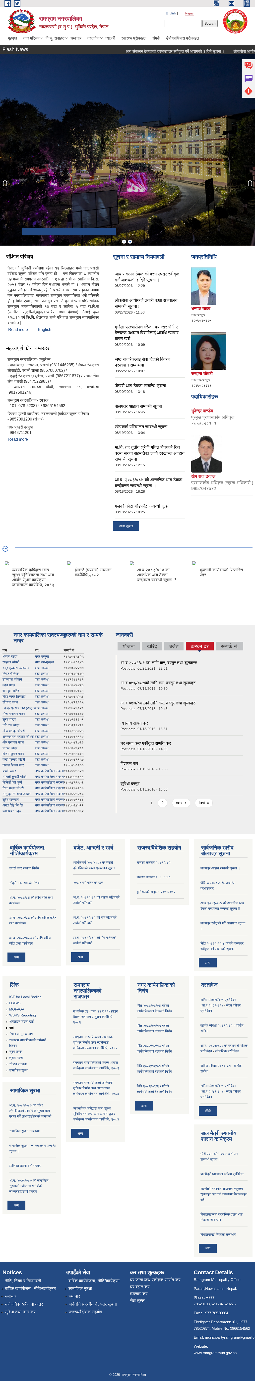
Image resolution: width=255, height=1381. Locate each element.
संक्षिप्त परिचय (19, 257)
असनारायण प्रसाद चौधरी (18, 737)
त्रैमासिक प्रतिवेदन (227, 1051)
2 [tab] (130, 242)
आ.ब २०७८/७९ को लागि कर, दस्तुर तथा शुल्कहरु (159, 662)
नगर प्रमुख (42, 656)
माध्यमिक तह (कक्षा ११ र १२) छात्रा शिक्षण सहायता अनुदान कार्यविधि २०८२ (95, 1016)
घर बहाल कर (139, 1286)
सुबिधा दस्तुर (130, 783)
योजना (129, 646)
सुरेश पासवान (10, 799)
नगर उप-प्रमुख (44, 662)
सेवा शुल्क (137, 1300)
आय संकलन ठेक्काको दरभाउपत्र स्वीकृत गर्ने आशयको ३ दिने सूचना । (156, 51)
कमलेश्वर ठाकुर (11, 811)
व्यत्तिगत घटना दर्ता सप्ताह (25, 1166)
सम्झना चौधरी (10, 662)
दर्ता (11, 1028)
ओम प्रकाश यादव (13, 742)
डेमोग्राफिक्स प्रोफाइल (182, 38)
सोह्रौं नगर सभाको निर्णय (24, 883)
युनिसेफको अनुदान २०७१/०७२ (156, 892)
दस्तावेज (93, 38)
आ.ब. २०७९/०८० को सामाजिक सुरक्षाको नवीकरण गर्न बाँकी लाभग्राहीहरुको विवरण (28, 1185)
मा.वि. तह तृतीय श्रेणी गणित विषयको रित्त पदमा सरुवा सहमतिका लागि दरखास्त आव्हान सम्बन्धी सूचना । (150, 453)
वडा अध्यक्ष (42, 668)
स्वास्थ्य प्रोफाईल (133, 38)
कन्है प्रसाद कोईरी (13, 759)
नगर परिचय (31, 38)
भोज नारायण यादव (13, 714)
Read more (18, 329)
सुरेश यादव (9, 719)
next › (181, 802)
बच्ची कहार (9, 771)
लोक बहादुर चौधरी (13, 731)
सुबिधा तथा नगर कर (20, 1312)
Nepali (189, 13)
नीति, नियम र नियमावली (23, 1280)
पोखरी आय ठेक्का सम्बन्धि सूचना (140, 385)
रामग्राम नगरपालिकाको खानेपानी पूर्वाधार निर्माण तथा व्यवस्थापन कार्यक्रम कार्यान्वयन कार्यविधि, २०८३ (96, 1088)
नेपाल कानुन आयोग (21, 1034)
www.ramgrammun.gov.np (216, 1353)
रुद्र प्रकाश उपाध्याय (15, 668)
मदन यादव (8, 685)
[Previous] (4, 183)
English (171, 13)
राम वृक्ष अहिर (10, 691)
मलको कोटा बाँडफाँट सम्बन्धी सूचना (143, 506)
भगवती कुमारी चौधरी (14, 777)
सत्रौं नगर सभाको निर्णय (24, 868)
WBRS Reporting (22, 1015)
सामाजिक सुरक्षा (18, 1070)
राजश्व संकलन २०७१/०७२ (154, 862)
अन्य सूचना (126, 526)
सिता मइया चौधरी (13, 788)
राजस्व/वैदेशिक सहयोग (85, 1312)
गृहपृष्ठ (12, 38)
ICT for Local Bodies (25, 997)
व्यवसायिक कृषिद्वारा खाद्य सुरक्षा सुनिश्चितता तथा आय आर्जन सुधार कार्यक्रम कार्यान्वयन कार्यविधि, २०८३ (96, 1113)
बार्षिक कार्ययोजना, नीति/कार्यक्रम (30, 1288)
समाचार (75, 38)
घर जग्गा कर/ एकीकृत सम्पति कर (146, 743)
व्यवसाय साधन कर (134, 723)
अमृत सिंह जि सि (12, 805)
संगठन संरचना (18, 1064)
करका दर (199, 646)
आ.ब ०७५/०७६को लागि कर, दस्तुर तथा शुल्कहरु (158, 703)
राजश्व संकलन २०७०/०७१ (154, 877)
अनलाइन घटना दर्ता (21, 1021)
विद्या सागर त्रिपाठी (13, 696)
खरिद (152, 646)
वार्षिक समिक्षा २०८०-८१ (215, 1066)
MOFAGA (16, 1009)
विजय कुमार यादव (13, 754)
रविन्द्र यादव (10, 702)
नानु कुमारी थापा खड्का (16, 794)
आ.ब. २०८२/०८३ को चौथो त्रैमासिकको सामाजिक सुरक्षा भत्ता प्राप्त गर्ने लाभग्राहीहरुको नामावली (30, 1110)
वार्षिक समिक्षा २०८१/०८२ (216, 1025)
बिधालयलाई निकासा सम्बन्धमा (218, 1234)
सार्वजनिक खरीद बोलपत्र (24, 1304)
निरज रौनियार (10, 674)
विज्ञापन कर (129, 763)
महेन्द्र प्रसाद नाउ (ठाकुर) (18, 708)
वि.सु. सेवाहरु (55, 38)
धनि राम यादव (10, 725)
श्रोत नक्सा (16, 1058)
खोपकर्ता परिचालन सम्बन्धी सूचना (141, 426)
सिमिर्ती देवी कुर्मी (12, 782)
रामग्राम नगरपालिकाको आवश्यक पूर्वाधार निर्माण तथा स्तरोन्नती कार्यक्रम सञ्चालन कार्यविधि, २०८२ (95, 1042)
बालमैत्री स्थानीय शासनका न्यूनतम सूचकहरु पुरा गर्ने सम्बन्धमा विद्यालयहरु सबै (223, 1194)
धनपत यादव (9, 656)
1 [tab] (124, 242)
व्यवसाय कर (138, 1293)
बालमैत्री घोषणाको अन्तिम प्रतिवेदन (222, 1174)
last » (204, 802)
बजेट (174, 646)
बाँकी (208, 1111)
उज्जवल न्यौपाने (12, 679)
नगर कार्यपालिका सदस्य (49, 771)
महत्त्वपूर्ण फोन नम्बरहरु (28, 348)
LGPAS (14, 1003)
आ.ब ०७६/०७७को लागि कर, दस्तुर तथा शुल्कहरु (158, 683)
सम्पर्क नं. (229, 646)
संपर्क (156, 38)
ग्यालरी (110, 38)
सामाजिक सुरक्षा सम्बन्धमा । (26, 1131)
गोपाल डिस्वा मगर (13, 765)
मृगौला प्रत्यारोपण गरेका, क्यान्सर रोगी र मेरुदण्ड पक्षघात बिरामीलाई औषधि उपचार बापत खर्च (147, 332)
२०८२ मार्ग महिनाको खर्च (88, 883)
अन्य (16, 957)
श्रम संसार (15, 1052)
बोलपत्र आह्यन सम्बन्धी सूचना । (140, 406)
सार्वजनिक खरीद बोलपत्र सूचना (92, 1304)
